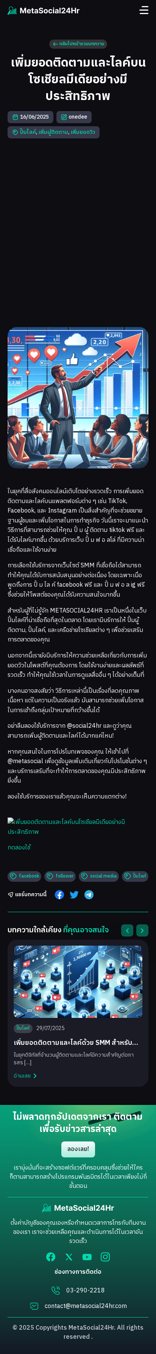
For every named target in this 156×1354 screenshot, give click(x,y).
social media (103, 876)
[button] (127, 930)
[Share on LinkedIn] (89, 894)
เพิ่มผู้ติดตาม (53, 132)
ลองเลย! (78, 1149)
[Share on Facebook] (59, 894)
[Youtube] (87, 1257)
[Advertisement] (78, 232)
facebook (29, 876)
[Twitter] (68, 1257)
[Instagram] (105, 1257)
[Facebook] (50, 1257)
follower (64, 876)
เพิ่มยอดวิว (83, 132)
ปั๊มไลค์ (28, 132)
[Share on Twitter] (74, 894)
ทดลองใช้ (19, 848)
